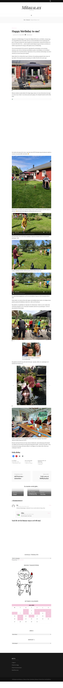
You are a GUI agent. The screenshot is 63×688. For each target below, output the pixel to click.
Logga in (14, 662)
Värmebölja (42, 494)
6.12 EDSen (14, 460)
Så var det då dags (28, 460)
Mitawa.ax (31, 7)
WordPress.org (15, 670)
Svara (50, 505)
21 (20, 618)
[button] (13, 75)
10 (37, 613)
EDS (29, 491)
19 (48, 616)
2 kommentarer (29, 34)
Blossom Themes (38, 679)
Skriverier (14, 28)
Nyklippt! (15, 494)
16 (31, 616)
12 (48, 613)
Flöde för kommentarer (17, 667)
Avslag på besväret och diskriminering (32, 494)
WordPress (48, 679)
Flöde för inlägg (15, 665)
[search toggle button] (50, 1)
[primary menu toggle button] (31, 15)
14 (20, 616)
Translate (22, 559)
